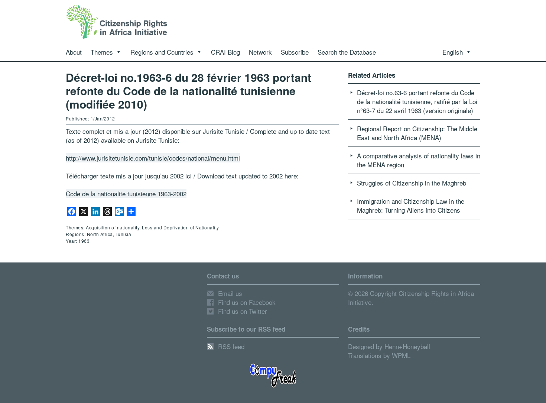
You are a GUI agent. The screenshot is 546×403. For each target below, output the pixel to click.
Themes (102, 52)
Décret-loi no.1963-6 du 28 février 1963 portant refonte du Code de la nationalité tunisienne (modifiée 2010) (188, 90)
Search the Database (347, 52)
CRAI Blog (225, 52)
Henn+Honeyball (407, 346)
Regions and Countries (162, 52)
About (74, 52)
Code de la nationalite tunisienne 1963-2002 (126, 193)
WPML (401, 355)
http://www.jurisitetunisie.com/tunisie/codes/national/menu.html (153, 157)
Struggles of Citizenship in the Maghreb (411, 182)
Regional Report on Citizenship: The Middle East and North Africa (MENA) (417, 133)
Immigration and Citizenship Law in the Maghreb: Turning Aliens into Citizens (410, 205)
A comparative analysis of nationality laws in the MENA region (418, 160)
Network (260, 52)
